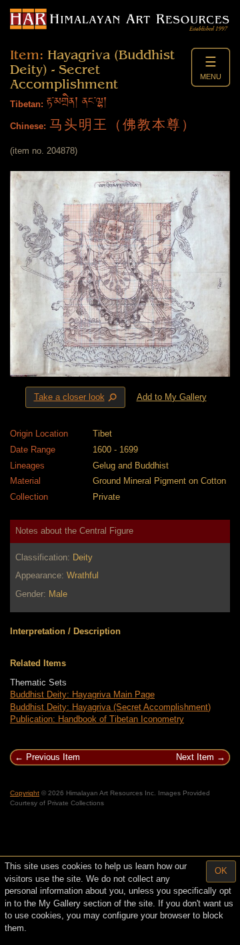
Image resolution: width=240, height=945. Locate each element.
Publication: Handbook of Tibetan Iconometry (97, 719)
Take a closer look (76, 398)
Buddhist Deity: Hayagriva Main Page (82, 694)
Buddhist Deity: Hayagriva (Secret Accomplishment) (110, 707)
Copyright (24, 793)
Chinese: (28, 126)
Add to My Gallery (172, 397)
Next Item (195, 757)
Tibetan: (26, 104)
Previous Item (53, 757)
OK (221, 871)
